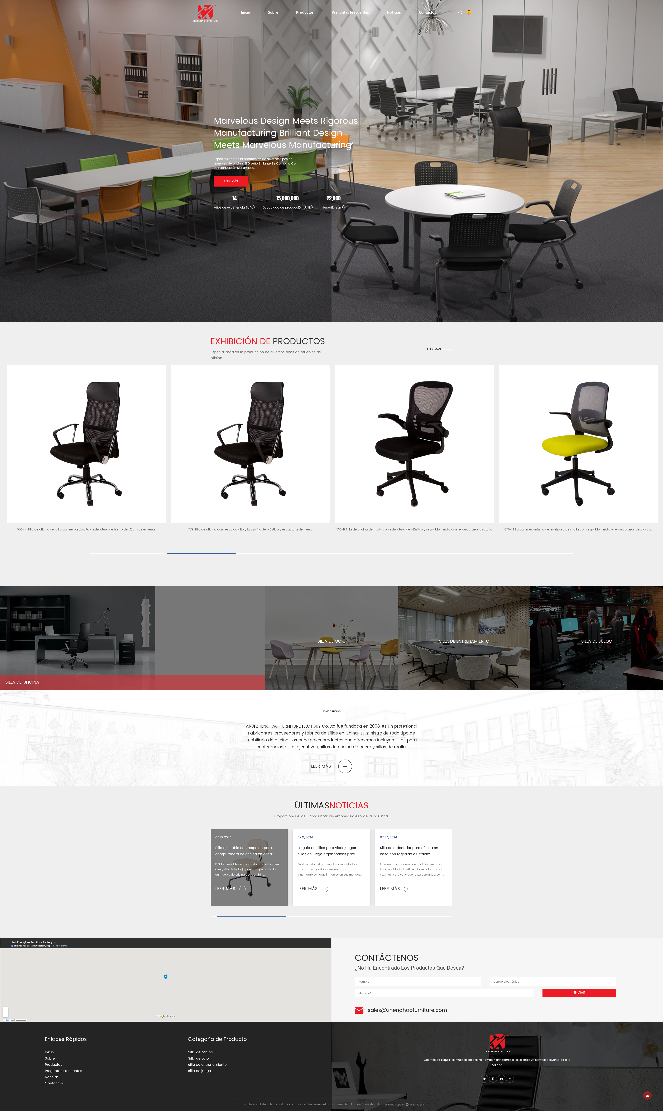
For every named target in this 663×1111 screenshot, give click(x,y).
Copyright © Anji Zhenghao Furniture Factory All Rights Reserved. (283, 1105)
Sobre (273, 13)
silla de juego (199, 1071)
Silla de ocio (198, 1058)
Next (655, 177)
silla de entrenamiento (207, 1065)
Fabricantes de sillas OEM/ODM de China (355, 1105)
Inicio (245, 13)
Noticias (394, 13)
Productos (305, 13)
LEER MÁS (231, 181)
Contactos (427, 13)
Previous (7, 177)
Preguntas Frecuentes (350, 13)
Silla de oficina (200, 1052)
